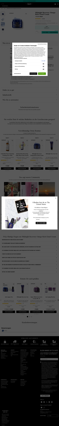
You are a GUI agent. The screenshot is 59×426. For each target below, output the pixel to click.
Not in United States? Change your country (41, 217)
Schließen (55, 198)
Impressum (25, 58)
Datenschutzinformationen (18, 58)
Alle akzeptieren (42, 73)
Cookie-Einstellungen (17, 73)
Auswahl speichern (33, 73)
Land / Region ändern (41, 223)
